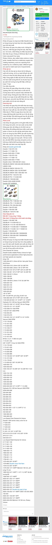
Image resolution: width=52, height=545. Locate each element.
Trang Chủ (4, 6)
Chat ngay (43, 18)
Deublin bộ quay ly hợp (19, 489)
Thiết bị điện (24, 6)
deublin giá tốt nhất (15, 147)
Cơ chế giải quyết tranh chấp (21, 541)
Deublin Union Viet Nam (16, 463)
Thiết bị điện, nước (18, 6)
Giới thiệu (18, 536)
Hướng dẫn (19, 538)
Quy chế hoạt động (20, 539)
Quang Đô (41, 8)
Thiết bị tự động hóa (30, 6)
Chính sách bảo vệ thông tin (21, 542)
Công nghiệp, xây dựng (10, 6)
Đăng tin (39, 1)
